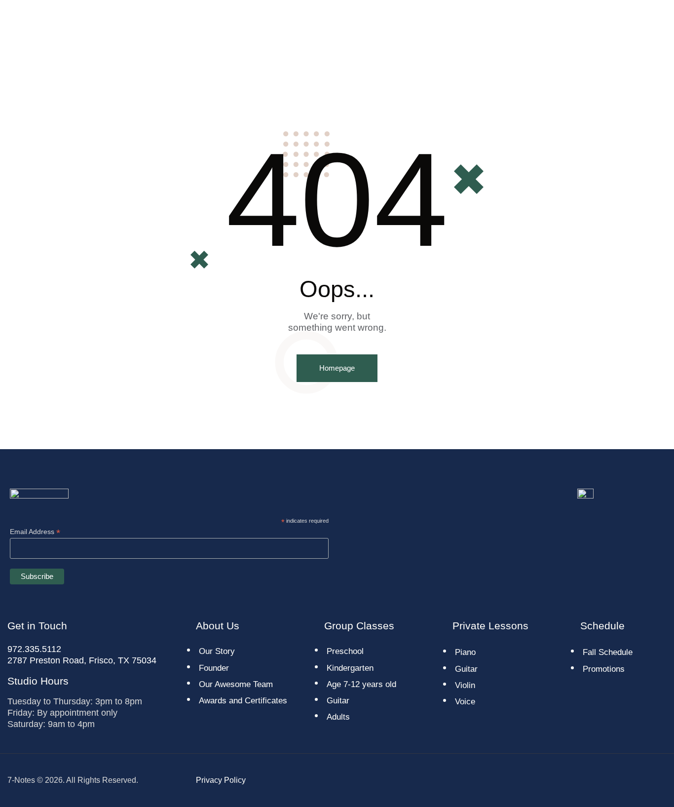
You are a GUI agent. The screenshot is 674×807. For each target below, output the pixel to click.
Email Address (35, 532)
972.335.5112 (34, 649)
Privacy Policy (221, 780)
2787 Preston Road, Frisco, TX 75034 (81, 660)
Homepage (337, 368)
